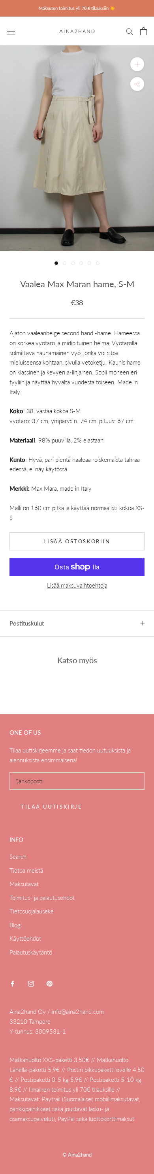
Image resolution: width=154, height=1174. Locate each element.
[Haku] (129, 31)
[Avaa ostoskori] (143, 31)
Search (17, 856)
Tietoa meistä (26, 870)
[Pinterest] (50, 983)
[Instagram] (31, 983)
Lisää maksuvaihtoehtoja (77, 585)
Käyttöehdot (25, 938)
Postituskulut (26, 623)
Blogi (15, 924)
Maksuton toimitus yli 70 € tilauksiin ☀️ (77, 8)
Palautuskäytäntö (30, 952)
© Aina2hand (77, 1154)
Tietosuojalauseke (31, 911)
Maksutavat (24, 883)
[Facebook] (12, 983)
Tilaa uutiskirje (52, 806)
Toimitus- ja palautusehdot (42, 897)
